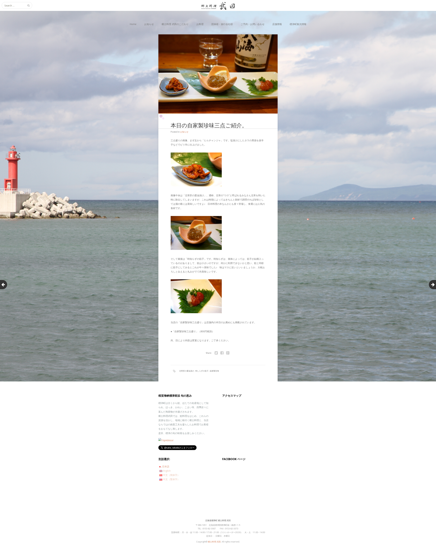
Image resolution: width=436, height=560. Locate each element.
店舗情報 (277, 24)
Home (133, 24)
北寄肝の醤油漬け (186, 371)
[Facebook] (222, 353)
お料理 (200, 24)
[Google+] (228, 353)
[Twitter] (216, 353)
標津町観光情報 (298, 24)
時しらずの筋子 (201, 371)
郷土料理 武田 (214, 541)
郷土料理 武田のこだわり (175, 24)
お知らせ (149, 24)
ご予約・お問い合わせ (252, 24)
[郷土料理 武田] (218, 5)
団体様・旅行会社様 (222, 24)
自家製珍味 (214, 371)
